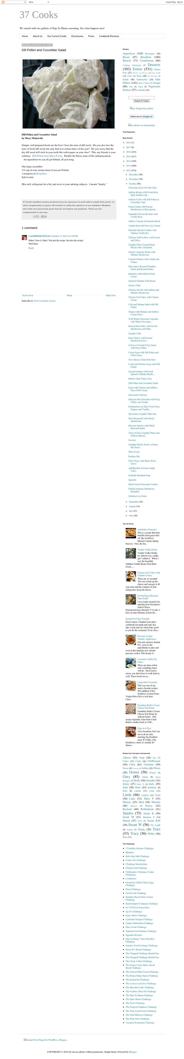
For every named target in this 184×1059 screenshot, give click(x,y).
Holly (137, 780)
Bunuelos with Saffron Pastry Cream (142, 275)
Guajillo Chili (135, 333)
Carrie (138, 761)
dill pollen (41, 173)
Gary (126, 776)
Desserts (154, 64)
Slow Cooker (143, 83)
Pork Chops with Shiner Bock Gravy (142, 462)
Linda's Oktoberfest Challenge (139, 923)
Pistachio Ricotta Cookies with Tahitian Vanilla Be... (142, 231)
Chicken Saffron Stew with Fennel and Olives (144, 239)
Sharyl (126, 820)
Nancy (149, 805)
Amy (142, 757)
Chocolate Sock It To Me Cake (143, 187)
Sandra (128, 812)
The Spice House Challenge (138, 999)
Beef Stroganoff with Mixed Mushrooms (141, 420)
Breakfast (145, 57)
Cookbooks (131, 878)
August (132, 506)
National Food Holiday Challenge (141, 931)
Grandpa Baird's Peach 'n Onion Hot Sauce (143, 446)
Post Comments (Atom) (44, 300)
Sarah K (148, 813)
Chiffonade (154, 761)
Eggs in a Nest (144, 728)
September (134, 501)
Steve (140, 820)
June (131, 515)
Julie (125, 787)
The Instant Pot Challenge (137, 979)
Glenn (145, 776)
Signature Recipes (134, 934)
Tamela (130, 829)
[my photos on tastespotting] (141, 125)
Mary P (149, 798)
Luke (132, 798)
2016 (128, 151)
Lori (158, 795)
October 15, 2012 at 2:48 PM (64, 235)
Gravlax (132, 440)
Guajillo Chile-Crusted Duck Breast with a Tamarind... (142, 246)
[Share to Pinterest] (45, 216)
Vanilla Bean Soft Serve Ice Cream (144, 225)
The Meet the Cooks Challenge (140, 987)
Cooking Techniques (132, 65)
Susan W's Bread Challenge (138, 949)
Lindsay (145, 795)
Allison (127, 757)
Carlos (126, 761)
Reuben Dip (134, 456)
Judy (151, 784)
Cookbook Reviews (109, 36)
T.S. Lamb (155, 824)
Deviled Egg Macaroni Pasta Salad (148, 597)
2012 (128, 170)
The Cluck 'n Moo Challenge (139, 961)
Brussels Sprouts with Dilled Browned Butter (141, 427)
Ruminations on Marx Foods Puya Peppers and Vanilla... (144, 408)
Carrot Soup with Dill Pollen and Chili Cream (143, 354)
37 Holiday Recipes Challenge (139, 848)
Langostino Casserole (147, 682)
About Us (37, 36)
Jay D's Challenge (134, 911)
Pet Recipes (152, 76)
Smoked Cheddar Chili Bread (142, 280)
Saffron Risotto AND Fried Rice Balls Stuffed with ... (143, 193)
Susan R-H (153, 820)
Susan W (135, 824)
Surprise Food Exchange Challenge (142, 945)
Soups (156, 82)
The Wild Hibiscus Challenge (139, 1014)
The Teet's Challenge (135, 1002)
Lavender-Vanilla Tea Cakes (147, 660)
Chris (132, 764)
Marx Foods (134, 451)
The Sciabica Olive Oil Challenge (141, 991)
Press (91, 36)
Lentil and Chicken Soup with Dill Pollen (144, 365)
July (131, 510)
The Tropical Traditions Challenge (141, 1006)
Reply (31, 247)
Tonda (141, 829)
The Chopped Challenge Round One (142, 953)
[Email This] (34, 216)
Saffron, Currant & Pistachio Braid (144, 221)
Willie (151, 833)
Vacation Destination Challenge (140, 1022)
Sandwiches (142, 79)
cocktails (141, 89)
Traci (156, 828)
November (134, 178)
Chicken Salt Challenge (136, 867)
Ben (154, 757)
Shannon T (148, 817)
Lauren (137, 790)
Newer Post (27, 295)
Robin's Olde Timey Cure (140, 378)
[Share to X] (40, 216)
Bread (126, 57)
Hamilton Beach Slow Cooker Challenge (139, 898)
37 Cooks (38, 14)
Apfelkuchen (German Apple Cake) (142, 469)
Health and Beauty (140, 73)
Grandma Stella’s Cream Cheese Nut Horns (149, 706)
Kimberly (152, 787)
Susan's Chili (134, 285)
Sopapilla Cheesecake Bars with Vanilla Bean (143, 215)
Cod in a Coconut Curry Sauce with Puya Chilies (143, 346)
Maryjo (127, 802)
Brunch (127, 60)
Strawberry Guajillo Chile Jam (142, 413)
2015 (128, 156)
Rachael (127, 809)
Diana (157, 768)
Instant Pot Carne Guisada (137, 618)
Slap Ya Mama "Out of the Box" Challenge (140, 940)
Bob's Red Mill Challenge (137, 856)
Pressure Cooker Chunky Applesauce (147, 637)
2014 (128, 160)
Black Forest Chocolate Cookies (143, 484)
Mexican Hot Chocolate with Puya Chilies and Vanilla (144, 401)
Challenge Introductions (136, 863)
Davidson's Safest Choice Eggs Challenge (140, 884)
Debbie (145, 768)
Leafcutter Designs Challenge (139, 919)
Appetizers (129, 53)
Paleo (129, 76)
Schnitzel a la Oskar (138, 495)
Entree (137, 68)
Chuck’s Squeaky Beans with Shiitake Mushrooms (142, 253)
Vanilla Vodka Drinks (147, 549)
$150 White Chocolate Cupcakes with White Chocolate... (143, 320)
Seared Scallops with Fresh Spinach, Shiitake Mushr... (142, 373)
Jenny (126, 784)
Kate (138, 787)
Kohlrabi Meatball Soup (139, 475)
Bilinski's (130, 852)
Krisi (125, 790)
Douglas (152, 772)
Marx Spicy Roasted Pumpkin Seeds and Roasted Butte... (142, 268)
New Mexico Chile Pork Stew (142, 359)
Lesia (151, 790)
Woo (125, 837)
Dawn (125, 768)
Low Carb (156, 72)
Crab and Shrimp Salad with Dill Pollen (143, 306)
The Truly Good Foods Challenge (141, 1010)
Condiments (147, 60)
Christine (149, 764)
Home (25, 36)
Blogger (132, 1051)
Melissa (133, 805)
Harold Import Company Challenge (142, 903)
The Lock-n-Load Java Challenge (141, 983)
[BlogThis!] (37, 216)
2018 (128, 142)
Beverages (150, 53)
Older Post (110, 295)
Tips (131, 86)
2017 (128, 147)
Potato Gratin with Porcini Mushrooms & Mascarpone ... (143, 208)
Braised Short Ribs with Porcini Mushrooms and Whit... (143, 327)
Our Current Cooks (56, 36)
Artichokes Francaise (147, 529)
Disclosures (77, 36)
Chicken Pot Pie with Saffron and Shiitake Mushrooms (144, 291)
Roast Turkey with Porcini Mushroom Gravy (140, 339)
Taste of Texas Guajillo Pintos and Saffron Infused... (144, 434)
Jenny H (140, 784)
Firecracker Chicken (138, 394)
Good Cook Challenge (136, 893)
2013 (128, 165)
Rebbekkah (147, 809)
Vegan (140, 86)
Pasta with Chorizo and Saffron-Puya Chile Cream (143, 389)
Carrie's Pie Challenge (136, 860)
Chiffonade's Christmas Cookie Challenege (140, 873)
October (133, 183)
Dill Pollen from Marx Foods (47, 155)
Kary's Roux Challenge (136, 915)
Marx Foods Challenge (136, 926)
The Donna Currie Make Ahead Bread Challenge (140, 966)
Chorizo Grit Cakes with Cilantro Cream (144, 298)
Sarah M (128, 817)
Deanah (135, 768)
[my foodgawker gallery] (141, 108)
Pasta (139, 75)
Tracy (134, 833)
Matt (141, 802)
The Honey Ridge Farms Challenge (142, 975)
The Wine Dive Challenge (137, 1018)
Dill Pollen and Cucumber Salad (143, 383)
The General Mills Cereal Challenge (142, 971)
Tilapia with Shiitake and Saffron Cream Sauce (144, 313)
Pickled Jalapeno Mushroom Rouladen (141, 490)
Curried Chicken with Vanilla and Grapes (144, 260)
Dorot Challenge (133, 889)
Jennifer (150, 780)
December (134, 174)
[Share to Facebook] (42, 216)
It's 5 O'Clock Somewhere (138, 907)
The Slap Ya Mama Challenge (139, 995)
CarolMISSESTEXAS (40, 236)
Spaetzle (132, 479)
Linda (127, 794)
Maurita (156, 802)
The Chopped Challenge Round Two (142, 957)
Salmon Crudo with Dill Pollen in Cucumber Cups (144, 201)
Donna (134, 771)
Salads (126, 79)
